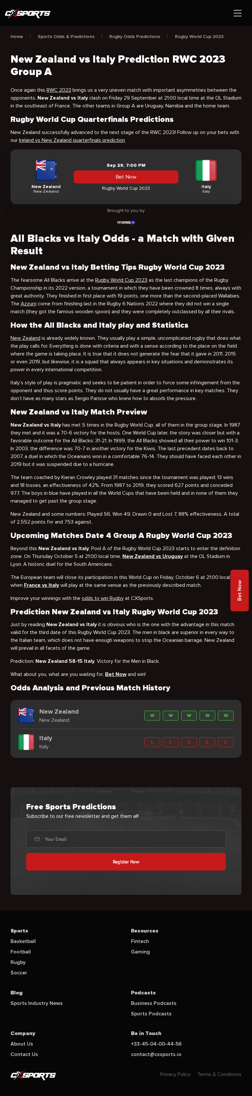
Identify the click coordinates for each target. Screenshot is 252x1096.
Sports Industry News (36, 1003)
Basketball (23, 941)
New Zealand (25, 338)
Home (16, 36)
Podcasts (143, 993)
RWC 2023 (59, 90)
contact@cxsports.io (156, 1054)
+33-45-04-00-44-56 (156, 1044)
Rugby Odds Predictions (134, 36)
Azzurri (28, 303)
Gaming (140, 952)
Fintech (140, 941)
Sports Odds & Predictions (66, 36)
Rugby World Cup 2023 (199, 36)
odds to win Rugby (103, 598)
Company (22, 1033)
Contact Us (24, 1054)
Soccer (18, 973)
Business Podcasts (154, 1003)
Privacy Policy (175, 1074)
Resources (144, 931)
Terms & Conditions (219, 1074)
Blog (16, 993)
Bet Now (126, 177)
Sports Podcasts (151, 1013)
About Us (21, 1044)
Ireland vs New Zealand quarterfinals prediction (72, 140)
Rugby (18, 962)
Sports (19, 931)
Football (20, 952)
